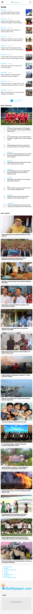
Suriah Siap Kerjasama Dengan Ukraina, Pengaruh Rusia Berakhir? (12, 22)
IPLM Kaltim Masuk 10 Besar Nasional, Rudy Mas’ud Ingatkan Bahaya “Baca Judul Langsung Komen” (14, 515)
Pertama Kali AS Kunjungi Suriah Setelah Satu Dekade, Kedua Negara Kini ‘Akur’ (12, 48)
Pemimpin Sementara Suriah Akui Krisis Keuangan (11, 66)
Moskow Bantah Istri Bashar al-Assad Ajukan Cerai (11, 30)
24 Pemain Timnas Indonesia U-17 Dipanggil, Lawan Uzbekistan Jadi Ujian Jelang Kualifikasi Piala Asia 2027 (19, 130)
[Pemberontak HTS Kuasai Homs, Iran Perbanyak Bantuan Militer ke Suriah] (29, 83)
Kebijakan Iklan (8, 574)
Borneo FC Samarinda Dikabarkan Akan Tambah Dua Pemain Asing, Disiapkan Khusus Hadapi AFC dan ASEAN (19, 155)
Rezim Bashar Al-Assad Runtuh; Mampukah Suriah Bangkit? (11, 75)
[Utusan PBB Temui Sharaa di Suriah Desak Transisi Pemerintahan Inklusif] (29, 57)
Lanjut (18, 100)
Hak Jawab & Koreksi (10, 577)
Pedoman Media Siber (10, 570)
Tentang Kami (8, 567)
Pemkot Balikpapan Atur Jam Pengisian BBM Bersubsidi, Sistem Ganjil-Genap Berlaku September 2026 (18, 172)
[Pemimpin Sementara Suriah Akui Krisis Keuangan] (29, 66)
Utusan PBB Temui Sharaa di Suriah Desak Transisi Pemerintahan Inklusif (12, 57)
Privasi (6, 571)
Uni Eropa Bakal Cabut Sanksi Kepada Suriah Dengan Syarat (10, 13)
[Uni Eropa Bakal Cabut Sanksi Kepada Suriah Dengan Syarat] (29, 12)
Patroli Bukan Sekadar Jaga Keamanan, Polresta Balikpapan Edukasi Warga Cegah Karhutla (14, 258)
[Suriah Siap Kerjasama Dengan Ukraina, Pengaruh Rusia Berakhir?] (29, 21)
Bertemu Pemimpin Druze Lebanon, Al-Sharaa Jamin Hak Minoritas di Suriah (12, 39)
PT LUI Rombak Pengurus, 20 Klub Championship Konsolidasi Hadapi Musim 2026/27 (14, 444)
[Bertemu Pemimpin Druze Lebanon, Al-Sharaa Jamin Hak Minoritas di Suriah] (29, 39)
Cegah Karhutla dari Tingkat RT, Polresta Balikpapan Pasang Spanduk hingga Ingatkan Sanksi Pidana (15, 468)
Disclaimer (7, 576)
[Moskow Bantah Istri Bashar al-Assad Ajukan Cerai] (29, 30)
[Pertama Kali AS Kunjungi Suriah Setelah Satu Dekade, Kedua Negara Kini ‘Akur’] (29, 48)
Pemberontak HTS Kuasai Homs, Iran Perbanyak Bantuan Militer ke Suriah (12, 84)
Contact (6, 573)
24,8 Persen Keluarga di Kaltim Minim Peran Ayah (14, 422)
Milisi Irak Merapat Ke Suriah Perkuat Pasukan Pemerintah (12, 93)
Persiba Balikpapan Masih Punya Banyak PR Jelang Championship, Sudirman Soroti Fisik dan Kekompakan (15, 538)
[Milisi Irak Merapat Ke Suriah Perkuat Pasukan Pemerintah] (29, 92)
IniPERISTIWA (3, 10)
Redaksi (6, 568)
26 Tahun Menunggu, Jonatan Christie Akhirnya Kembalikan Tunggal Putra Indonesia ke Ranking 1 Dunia (19, 138)
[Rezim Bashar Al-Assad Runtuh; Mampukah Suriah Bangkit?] (29, 75)
